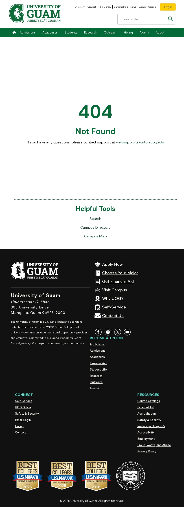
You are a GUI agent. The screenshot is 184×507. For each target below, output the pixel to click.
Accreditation (146, 413)
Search (95, 218)
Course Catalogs (148, 401)
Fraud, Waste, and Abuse (154, 445)
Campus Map (121, 6)
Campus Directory (95, 227)
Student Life (98, 369)
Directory (80, 6)
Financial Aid (98, 363)
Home (14, 32)
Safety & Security (27, 413)
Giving (128, 32)
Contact (91, 6)
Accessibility (146, 432)
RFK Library (105, 6)
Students (70, 32)
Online (23, 407)
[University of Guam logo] (35, 14)
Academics (50, 32)
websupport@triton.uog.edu (140, 142)
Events (142, 6)
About (160, 32)
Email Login (23, 420)
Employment (146, 438)
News (133, 6)
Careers (152, 6)
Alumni (144, 32)
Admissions (28, 32)
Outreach (110, 32)
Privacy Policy (146, 451)
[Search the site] (170, 18)
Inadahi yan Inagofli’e (151, 426)
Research (90, 32)
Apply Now (97, 344)
